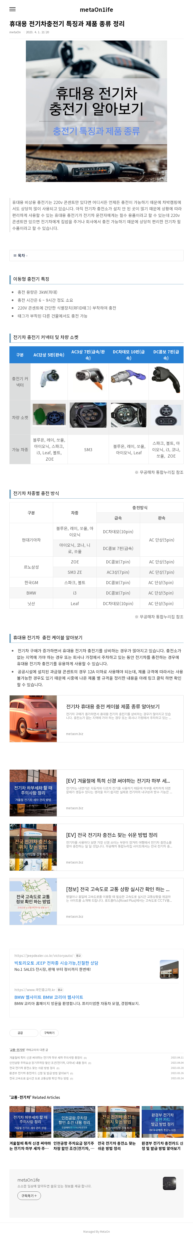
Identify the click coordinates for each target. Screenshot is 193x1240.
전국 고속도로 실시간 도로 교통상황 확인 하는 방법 (39, 1078)
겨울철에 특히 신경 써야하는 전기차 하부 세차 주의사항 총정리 (45, 1057)
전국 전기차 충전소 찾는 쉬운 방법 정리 (32, 1068)
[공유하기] (27, 1033)
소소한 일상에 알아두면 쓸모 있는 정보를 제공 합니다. (54, 1186)
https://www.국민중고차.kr (34, 990)
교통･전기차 (17, 1050)
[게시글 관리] (33, 1033)
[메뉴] (12, 9)
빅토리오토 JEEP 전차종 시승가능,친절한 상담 (56, 963)
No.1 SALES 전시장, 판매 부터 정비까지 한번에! (52, 969)
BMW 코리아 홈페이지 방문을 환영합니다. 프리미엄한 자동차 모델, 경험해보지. (77, 1003)
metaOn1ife (96, 9)
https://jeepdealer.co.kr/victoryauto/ (43, 956)
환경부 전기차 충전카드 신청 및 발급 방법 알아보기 (39, 1073)
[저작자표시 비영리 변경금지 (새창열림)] (65, 1033)
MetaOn (105, 1231)
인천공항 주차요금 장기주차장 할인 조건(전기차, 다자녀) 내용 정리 (48, 1063)
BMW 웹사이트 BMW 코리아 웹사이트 (48, 997)
